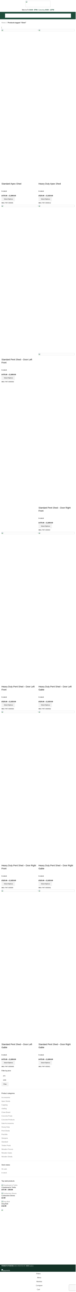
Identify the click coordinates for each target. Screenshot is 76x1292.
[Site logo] (38, 4)
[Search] (69, 16)
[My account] (74, 16)
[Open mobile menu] (2, 16)
